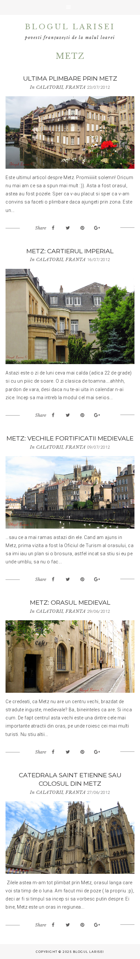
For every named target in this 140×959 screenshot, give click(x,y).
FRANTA (75, 87)
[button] (70, 7)
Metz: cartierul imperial (70, 251)
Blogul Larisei (70, 26)
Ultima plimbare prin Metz (70, 78)
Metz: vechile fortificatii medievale (70, 438)
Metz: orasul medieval (70, 602)
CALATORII (49, 87)
